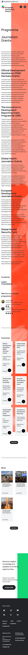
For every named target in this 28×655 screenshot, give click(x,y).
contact (19, 621)
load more (14, 442)
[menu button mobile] (25, 6)
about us (4, 621)
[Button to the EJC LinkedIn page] (4, 615)
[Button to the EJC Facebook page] (11, 615)
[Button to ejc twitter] (4, 610)
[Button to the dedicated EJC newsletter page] (17, 615)
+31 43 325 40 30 (6, 644)
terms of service (19, 640)
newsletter (13, 623)
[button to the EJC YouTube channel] (17, 610)
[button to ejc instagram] (11, 610)
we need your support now (11, 1)
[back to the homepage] (3, 7)
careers (4, 623)
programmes (5, 626)
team (12, 621)
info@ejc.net (5, 647)
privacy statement (20, 638)
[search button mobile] (21, 6)
